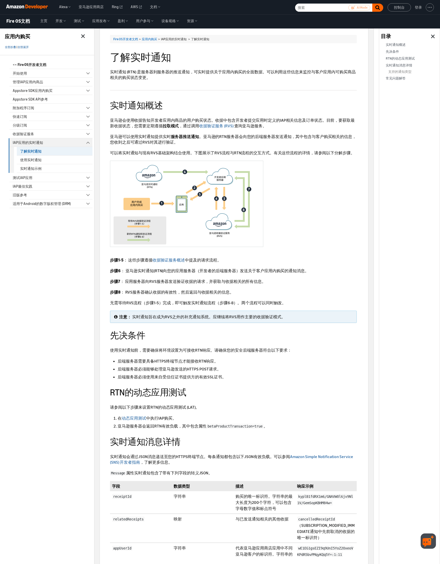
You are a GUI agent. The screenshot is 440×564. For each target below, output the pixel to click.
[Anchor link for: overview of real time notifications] (167, 104)
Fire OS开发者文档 (125, 39)
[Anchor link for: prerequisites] (149, 334)
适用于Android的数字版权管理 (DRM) (42, 203)
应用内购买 (149, 39)
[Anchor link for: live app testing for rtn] (190, 391)
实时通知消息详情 (399, 65)
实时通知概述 (396, 45)
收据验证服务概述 (169, 260)
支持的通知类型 (399, 72)
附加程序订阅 (23, 108)
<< (29, 64)
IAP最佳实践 (22, 186)
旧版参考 (20, 195)
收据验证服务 (23, 134)
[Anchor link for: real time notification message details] (184, 440)
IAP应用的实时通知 (28, 142)
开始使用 (20, 73)
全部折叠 (10, 47)
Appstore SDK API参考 (30, 99)
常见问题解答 (396, 78)
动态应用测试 (134, 418)
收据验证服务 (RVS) (216, 125)
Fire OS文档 (18, 21)
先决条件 (392, 51)
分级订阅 (20, 125)
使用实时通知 (31, 160)
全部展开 (23, 47)
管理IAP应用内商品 (28, 82)
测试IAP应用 (22, 177)
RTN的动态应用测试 (400, 58)
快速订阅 (20, 116)
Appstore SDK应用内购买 (32, 90)
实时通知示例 (31, 168)
